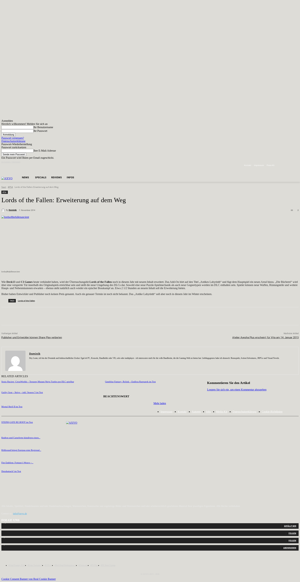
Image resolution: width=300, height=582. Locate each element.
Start (3, 187)
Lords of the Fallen (26, 300)
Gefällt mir (290, 526)
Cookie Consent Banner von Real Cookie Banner (28, 578)
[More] (104, 316)
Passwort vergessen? (12, 137)
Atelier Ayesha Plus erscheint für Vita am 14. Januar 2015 (265, 337)
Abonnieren (289, 547)
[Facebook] (282, 165)
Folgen (292, 533)
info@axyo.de (20, 513)
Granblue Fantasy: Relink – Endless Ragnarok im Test (130, 381)
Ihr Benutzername (43, 127)
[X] (292, 165)
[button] (74, 169)
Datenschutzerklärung (13, 141)
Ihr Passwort (40, 130)
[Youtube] (297, 165)
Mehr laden (159, 403)
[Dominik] (3, 210)
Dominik (13, 210)
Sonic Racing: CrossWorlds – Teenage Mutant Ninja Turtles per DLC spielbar (37, 381)
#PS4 (10, 187)
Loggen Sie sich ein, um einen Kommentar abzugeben (236, 389)
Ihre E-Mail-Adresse (45, 150)
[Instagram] (287, 165)
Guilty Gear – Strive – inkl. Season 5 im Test (22, 392)
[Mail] (42, 363)
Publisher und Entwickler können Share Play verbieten (31, 337)
